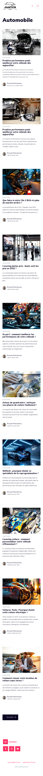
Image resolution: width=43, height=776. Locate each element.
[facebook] (5, 748)
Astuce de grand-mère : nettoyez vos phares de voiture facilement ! (19, 403)
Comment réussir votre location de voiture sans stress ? (19, 679)
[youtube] (17, 748)
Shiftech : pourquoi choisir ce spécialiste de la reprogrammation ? (20, 472)
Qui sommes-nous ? (14, 762)
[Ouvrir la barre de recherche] (32, 6)
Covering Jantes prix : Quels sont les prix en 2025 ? (20, 267)
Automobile (6, 57)
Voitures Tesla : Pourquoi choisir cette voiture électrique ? (18, 611)
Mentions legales (29, 762)
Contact (12, 742)
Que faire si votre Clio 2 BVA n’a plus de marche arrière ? (20, 201)
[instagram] (11, 748)
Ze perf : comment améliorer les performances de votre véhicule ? (19, 335)
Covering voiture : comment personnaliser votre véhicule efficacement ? (16, 541)
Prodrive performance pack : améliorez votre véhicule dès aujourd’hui (16, 63)
